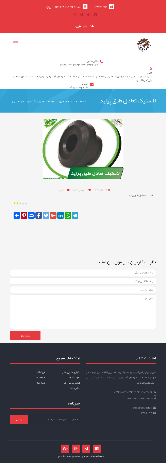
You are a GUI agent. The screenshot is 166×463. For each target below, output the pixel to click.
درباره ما (41, 382)
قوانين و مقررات (72, 382)
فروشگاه (41, 372)
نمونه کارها (74, 377)
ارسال (19, 419)
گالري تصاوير (64, 101)
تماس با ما (75, 388)
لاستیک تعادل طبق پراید (21, 101)
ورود (76, 26)
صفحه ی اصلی (79, 101)
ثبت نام (87, 26)
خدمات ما (40, 377)
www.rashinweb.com (94, 456)
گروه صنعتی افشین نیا (45, 101)
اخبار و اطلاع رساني (71, 372)
